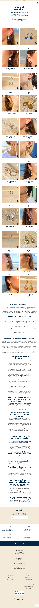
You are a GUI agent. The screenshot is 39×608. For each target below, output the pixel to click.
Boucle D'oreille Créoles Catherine (28, 114)
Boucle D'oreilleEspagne (29, 159)
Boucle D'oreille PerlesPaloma (28, 92)
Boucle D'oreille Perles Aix (28, 69)
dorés (17, 321)
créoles (26, 320)
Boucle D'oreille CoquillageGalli (28, 137)
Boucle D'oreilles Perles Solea (10, 295)
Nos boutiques (10, 573)
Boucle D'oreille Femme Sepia (28, 295)
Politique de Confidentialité (29, 584)
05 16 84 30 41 (19, 559)
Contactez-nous (29, 579)
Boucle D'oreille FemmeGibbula (10, 137)
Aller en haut (37, 507)
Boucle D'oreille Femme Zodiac (10, 227)
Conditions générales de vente (28, 582)
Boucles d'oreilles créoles (16, 24)
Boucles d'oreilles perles (26, 24)
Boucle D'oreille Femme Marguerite (10, 250)
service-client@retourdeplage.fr (20, 563)
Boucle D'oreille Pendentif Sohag (10, 114)
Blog (10, 581)
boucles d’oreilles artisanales (25, 311)
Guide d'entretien (28, 577)
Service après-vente (28, 573)
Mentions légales (28, 581)
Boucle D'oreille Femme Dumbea (10, 204)
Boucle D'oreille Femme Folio (10, 272)
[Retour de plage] (18, 2)
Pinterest (23, 543)
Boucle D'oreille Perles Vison (28, 182)
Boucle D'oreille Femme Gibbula (10, 46)
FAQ (28, 575)
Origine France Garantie (23, 442)
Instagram (19, 543)
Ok (26, 517)
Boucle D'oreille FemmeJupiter (28, 46)
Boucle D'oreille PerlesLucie (10, 69)
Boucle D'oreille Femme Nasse (28, 250)
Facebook (15, 543)
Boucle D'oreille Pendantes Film (28, 204)
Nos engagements (10, 579)
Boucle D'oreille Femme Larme (28, 227)
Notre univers (10, 577)
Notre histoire (10, 575)
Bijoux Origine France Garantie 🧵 (19, 0)
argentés (21, 321)
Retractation (28, 588)
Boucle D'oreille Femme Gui (10, 159)
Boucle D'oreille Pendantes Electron (10, 182)
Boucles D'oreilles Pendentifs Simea (10, 92)
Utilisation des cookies (28, 586)
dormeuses (8, 321)
